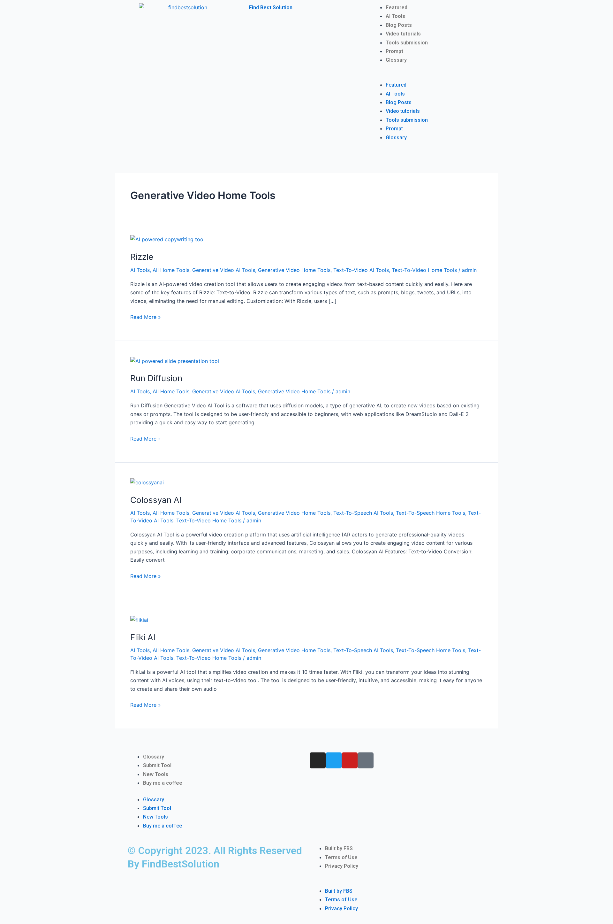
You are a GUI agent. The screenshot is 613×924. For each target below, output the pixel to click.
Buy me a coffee (162, 783)
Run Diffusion (156, 378)
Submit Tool (157, 765)
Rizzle (141, 257)
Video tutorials (403, 34)
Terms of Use (341, 857)
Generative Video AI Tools (223, 270)
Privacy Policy (341, 866)
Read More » (145, 316)
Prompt (394, 51)
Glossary (396, 60)
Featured (396, 7)
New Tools (155, 774)
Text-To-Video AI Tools (361, 270)
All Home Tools (171, 270)
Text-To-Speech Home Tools (430, 513)
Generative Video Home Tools (294, 270)
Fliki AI (142, 637)
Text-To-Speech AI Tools (363, 513)
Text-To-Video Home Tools (424, 270)
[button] (427, 76)
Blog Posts (399, 25)
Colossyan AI (156, 500)
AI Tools (395, 16)
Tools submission (407, 43)
